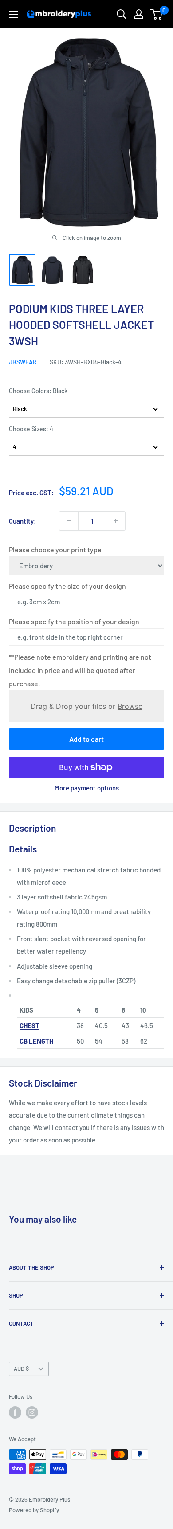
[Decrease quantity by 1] (68, 521)
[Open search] (121, 14)
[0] (156, 14)
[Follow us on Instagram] (32, 1412)
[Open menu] (13, 14)
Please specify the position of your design (74, 621)
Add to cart (86, 739)
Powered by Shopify (34, 1509)
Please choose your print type (55, 549)
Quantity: (22, 521)
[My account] (138, 14)
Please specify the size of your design (67, 586)
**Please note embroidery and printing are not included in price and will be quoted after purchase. (80, 670)
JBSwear (23, 362)
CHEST (29, 1025)
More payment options (87, 788)
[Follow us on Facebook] (15, 1412)
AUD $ (21, 1368)
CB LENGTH (36, 1041)
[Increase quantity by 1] (115, 521)
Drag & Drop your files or (86, 705)
